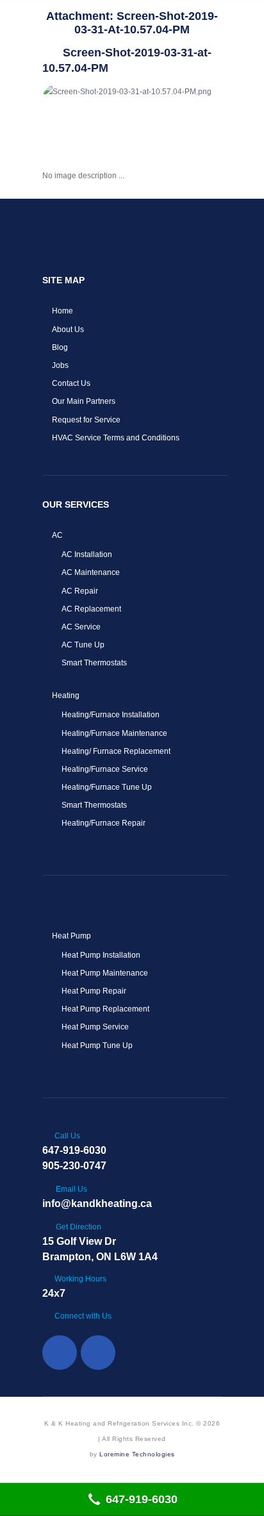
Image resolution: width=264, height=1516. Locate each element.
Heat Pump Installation (101, 955)
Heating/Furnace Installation (111, 714)
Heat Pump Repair (94, 991)
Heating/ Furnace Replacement (116, 751)
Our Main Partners (83, 401)
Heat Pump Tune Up (97, 1045)
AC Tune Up (83, 644)
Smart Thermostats (94, 662)
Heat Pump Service (95, 1026)
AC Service (81, 626)
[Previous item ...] (87, 118)
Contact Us (71, 383)
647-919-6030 (74, 1150)
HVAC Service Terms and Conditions (115, 437)
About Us (68, 329)
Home (62, 310)
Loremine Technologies (137, 1454)
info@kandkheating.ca (97, 1203)
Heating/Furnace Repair (103, 823)
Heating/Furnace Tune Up (107, 787)
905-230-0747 (74, 1165)
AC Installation (87, 554)
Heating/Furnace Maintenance (114, 733)
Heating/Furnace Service (105, 769)
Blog (60, 347)
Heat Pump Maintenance (105, 973)
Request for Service (86, 419)
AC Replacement (91, 608)
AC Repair (80, 591)
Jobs (60, 365)
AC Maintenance (91, 572)
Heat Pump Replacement (105, 1008)
